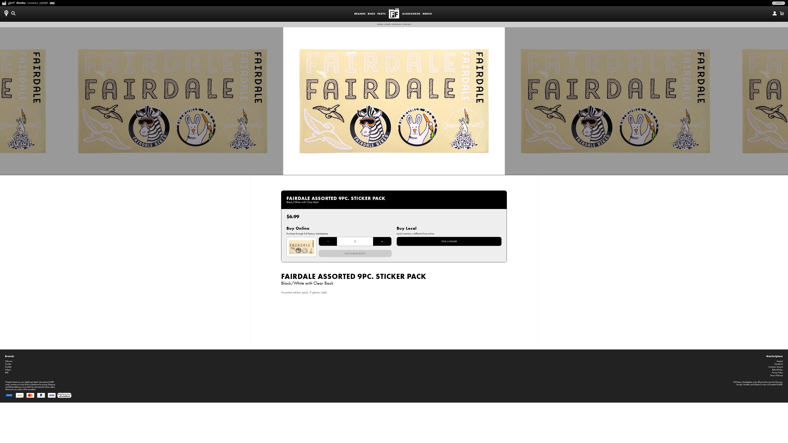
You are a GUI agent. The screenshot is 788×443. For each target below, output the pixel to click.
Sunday (8, 364)
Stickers (387, 24)
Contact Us (778, 364)
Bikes (371, 13)
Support (778, 3)
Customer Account (776, 367)
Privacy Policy (777, 372)
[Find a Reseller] (6, 13)
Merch (427, 13)
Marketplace (774, 356)
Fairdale (380, 24)
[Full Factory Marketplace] (4, 3)
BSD (6, 372)
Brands (360, 13)
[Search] (13, 13)
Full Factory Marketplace (742, 382)
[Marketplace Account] (775, 13)
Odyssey (9, 361)
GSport (8, 370)
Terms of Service (776, 375)
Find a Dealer (449, 241)
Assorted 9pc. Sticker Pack (401, 24)
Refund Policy (777, 370)
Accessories (411, 13)
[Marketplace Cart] (782, 13)
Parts (381, 13)
